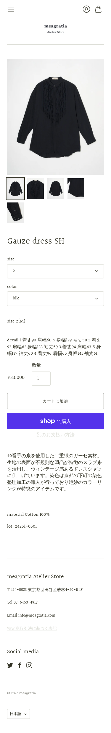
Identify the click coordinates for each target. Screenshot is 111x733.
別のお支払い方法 (56, 435)
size (11, 259)
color (12, 287)
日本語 (15, 714)
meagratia (27, 693)
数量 (36, 365)
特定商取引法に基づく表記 (32, 628)
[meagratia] (55, 28)
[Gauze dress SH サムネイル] (15, 188)
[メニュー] (11, 9)
